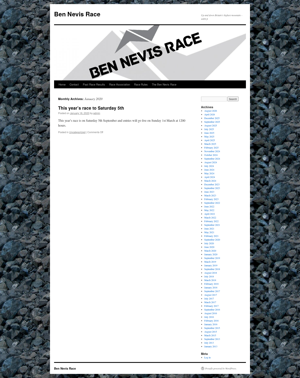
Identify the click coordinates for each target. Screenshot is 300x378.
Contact (74, 84)
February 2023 (211, 199)
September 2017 (212, 291)
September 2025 (212, 121)
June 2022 (209, 206)
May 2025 (209, 136)
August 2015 (210, 331)
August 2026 (210, 110)
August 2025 (210, 125)
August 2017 (210, 294)
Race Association (119, 84)
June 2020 (209, 247)
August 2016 (210, 313)
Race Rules (141, 84)
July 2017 (209, 298)
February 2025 (211, 147)
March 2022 (210, 217)
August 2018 (210, 272)
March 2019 (210, 261)
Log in (207, 357)
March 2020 (210, 250)
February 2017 (211, 305)
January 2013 (210, 346)
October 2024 (211, 154)
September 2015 (212, 328)
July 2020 (209, 243)
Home (62, 84)
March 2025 (210, 143)
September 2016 (212, 309)
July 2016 (209, 316)
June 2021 (209, 228)
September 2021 (212, 224)
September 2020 (212, 239)
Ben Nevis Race (77, 13)
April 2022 (209, 213)
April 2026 (209, 114)
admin (96, 113)
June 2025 (209, 132)
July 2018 (209, 276)
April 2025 (209, 140)
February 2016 (211, 320)
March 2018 (210, 280)
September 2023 (212, 188)
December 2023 (212, 184)
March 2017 (210, 302)
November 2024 (212, 151)
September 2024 (212, 158)
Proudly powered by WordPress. (221, 368)
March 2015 (210, 335)
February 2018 (211, 283)
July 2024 (209, 166)
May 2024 (209, 173)
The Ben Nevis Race (164, 84)
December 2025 (212, 118)
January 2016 (210, 324)
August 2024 (210, 162)
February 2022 (211, 221)
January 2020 (210, 254)
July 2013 (209, 342)
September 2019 (212, 258)
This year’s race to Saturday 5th (91, 108)
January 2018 (210, 287)
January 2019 (210, 265)
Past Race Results (94, 84)
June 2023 (209, 191)
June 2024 (209, 169)
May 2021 (209, 232)
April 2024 (209, 177)
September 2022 (212, 202)
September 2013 (212, 339)
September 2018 (212, 269)
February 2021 (211, 235)
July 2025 (209, 129)
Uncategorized (77, 132)
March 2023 (210, 195)
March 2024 (210, 180)
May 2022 (209, 210)
